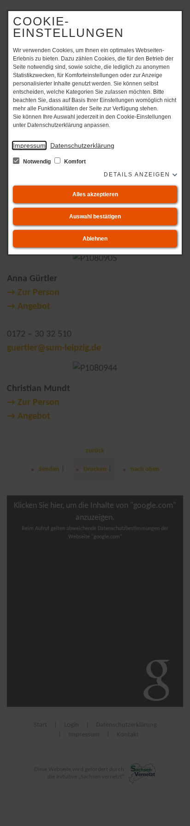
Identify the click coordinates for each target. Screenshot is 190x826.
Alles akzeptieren (95, 194)
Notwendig (37, 161)
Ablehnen (95, 238)
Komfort (74, 161)
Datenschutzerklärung (82, 145)
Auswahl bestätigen (95, 216)
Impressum (29, 145)
